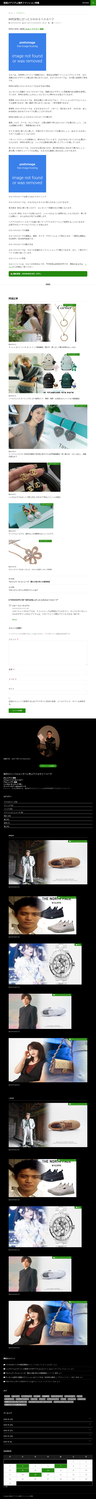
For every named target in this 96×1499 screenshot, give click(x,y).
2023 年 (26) (8, 1436)
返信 (15, 620)
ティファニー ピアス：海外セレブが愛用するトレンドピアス (31, 534)
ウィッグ (8, 805)
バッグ (8, 809)
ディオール (72, 1399)
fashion (46, 1396)
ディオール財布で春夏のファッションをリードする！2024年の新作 (30, 1377)
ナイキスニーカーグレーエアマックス (41, 1402)
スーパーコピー (70, 1396)
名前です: (7, 759)
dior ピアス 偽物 (10, 778)
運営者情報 (85, 3)
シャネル (37, 1396)
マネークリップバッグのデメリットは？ (23, 588)
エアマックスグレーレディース (64, 1402)
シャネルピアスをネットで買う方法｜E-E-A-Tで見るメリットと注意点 (35, 497)
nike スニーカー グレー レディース (16, 1402)
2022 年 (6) (8, 1442)
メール (13, 679)
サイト (11, 689)
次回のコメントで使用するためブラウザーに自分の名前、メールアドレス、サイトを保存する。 (47, 702)
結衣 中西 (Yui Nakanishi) (32, 23)
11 (23, 1470)
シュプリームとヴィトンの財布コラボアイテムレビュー (25, 1369)
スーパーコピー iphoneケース (15, 786)
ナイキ (7, 1396)
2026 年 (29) (8, 1419)
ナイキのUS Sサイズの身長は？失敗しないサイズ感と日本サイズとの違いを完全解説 (40, 1034)
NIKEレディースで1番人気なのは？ (16, 1404)
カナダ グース (10, 1399)
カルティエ (82, 1399)
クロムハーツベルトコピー (13, 780)
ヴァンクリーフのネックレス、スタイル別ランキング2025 (30, 569)
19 (35, 1475)
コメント (13, 639)
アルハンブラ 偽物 (10, 782)
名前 (12, 669)
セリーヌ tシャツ (57, 1396)
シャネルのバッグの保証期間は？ (17, 1365)
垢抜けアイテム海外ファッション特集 (21, 3)
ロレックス (16, 1396)
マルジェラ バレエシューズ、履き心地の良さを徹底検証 (29, 580)
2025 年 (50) (8, 1425)
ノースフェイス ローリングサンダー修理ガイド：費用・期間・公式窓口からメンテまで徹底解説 (44, 399)
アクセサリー (57, 23)
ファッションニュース (13, 812)
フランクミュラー (53, 1399)
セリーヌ (34, 1399)
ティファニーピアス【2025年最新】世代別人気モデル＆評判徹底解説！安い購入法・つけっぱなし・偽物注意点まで (47, 455)
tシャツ (42, 1399)
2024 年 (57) (8, 1430)
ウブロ (64, 1399)
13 (48, 1470)
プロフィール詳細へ (48, 766)
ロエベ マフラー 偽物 (35, 29)
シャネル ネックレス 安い (13, 784)
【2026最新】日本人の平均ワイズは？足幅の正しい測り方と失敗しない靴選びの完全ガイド (42, 940)
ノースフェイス (26, 1396)
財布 (7, 823)
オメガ (80, 1396)
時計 (7, 816)
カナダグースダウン (22, 1399)
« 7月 (5, 1487)
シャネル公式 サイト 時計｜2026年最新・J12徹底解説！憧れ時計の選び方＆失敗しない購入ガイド (45, 990)
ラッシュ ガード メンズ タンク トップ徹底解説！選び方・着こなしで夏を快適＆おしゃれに (42, 347)
